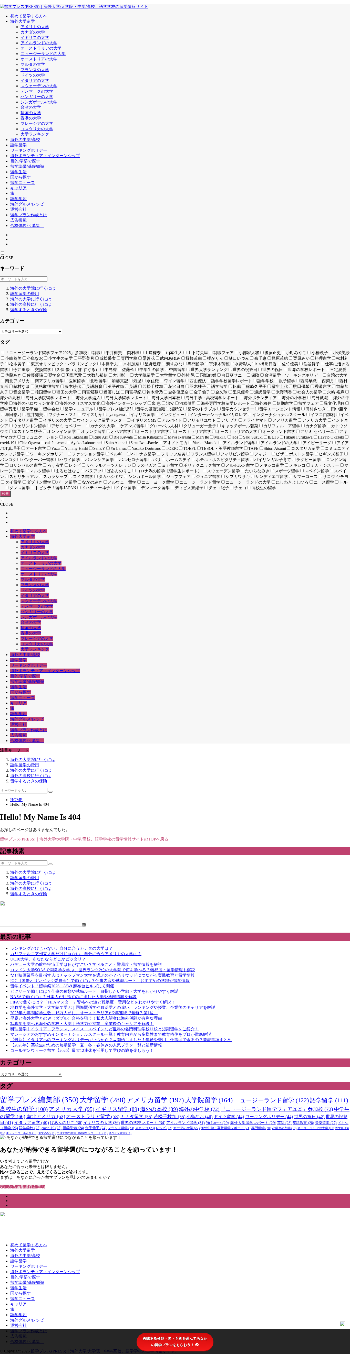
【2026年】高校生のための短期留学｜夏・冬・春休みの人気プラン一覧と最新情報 (86, 1045)
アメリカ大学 (71, 1109)
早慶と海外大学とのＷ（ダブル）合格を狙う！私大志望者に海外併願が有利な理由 (86, 1018)
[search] (50, 792)
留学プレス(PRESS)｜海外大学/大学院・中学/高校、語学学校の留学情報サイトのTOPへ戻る (84, 839)
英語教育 (303, 1123)
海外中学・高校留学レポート (225, 1128)
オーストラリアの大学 (40, 48)
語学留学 (18, 145)
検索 (5, 494)
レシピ (164, 1128)
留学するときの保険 (28, 310)
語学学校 (29, 1128)
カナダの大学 (32, 32)
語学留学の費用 (24, 293)
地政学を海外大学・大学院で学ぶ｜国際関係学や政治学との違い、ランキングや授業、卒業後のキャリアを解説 (113, 1007)
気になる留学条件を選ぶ (22, 1187)
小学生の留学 (284, 1128)
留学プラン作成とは (28, 215)
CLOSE (6, 258)
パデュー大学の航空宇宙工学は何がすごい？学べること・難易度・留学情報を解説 (86, 964)
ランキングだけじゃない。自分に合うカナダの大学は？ (61, 948)
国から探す (20, 177)
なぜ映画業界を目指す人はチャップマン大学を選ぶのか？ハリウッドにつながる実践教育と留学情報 (103, 975)
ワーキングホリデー (28, 150)
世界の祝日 (309, 1116)
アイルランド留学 (185, 1122)
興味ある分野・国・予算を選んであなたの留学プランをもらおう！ (175, 1341)
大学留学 (103, 1100)
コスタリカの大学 (36, 129)
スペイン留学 (120, 1133)
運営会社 (18, 209)
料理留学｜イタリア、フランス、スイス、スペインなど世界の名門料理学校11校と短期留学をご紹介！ (104, 1029)
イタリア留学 (31, 1122)
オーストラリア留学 (92, 1116)
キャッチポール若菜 (21, 1132)
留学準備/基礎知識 (27, 166)
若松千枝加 (169, 1116)
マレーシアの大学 (36, 123)
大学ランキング (34, 134)
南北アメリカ (45, 1116)
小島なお (200, 1116)
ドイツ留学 (229, 1116)
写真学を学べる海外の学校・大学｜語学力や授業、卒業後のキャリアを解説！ (82, 1023)
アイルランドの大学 (38, 43)
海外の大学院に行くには (32, 288)
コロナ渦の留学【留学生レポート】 (82, 1132)
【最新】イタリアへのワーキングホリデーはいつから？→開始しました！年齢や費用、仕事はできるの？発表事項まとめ (121, 1040)
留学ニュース (22, 182)
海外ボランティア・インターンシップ (45, 156)
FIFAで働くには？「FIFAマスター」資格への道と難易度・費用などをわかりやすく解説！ (92, 1002)
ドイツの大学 (32, 75)
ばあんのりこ (66, 1122)
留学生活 (18, 172)
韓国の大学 (30, 113)
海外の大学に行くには (30, 299)
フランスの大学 (34, 70)
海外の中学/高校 (25, 139)
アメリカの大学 (34, 27)
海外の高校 (159, 1109)
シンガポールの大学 (38, 102)
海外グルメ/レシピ (27, 204)
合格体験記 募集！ (27, 225)
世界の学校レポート (143, 1122)
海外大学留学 (22, 21)
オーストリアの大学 (38, 59)
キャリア (18, 188)
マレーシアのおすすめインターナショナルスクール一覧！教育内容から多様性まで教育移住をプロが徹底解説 (110, 1034)
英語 (284, 1123)
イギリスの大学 (34, 37)
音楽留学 (326, 1123)
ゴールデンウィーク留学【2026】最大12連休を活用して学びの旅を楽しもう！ (82, 1050)
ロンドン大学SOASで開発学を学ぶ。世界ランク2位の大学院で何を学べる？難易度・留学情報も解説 (102, 970)
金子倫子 (96, 1128)
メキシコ (145, 1128)
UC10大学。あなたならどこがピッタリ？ (48, 959)
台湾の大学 (30, 107)
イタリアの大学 (34, 80)
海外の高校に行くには (30, 304)
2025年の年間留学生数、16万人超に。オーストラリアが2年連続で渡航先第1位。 (84, 1013)
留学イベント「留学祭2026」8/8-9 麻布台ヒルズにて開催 (62, 986)
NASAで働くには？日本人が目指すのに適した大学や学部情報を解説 (73, 997)
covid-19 (51, 1128)
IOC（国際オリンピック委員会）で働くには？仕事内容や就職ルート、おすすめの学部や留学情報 (100, 980)
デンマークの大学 (36, 91)
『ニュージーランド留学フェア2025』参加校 (277, 1109)
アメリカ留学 (155, 1100)
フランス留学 (121, 1128)
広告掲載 (18, 220)
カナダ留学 (136, 1116)
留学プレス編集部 (39, 1100)
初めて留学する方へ (28, 16)
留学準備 (73, 1128)
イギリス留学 (117, 1109)
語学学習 (18, 198)
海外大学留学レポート (253, 1123)
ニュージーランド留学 (271, 1100)
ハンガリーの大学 (36, 96)
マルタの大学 (32, 64)
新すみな (47, 1132)
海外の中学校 (199, 1109)
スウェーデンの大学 (38, 86)
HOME (16, 800)
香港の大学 (30, 118)
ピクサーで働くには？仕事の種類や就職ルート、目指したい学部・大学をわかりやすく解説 (94, 991)
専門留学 (261, 1128)
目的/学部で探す (25, 161)
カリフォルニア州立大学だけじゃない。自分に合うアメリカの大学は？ (75, 954)
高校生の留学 (24, 1109)
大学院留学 (209, 1100)
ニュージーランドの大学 (43, 53)
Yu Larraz (217, 1123)
